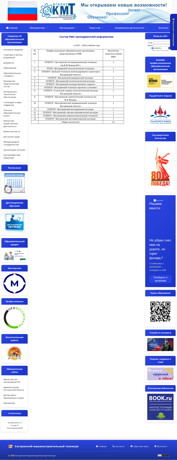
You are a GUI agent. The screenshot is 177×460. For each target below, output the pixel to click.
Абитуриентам (37, 27)
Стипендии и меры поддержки (12, 103)
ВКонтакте (162, 446)
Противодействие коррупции (11, 156)
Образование (9, 68)
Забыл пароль (156, 50)
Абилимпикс (9, 403)
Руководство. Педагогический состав (11, 84)
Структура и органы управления (13, 56)
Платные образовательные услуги (11, 113)
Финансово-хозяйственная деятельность (10, 123)
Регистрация (165, 50)
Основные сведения (13, 49)
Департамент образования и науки (13, 396)
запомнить (157, 48)
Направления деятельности (129, 27)
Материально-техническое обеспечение (10, 94)
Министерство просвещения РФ (11, 380)
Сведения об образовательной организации (14, 39)
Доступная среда (11, 136)
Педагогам (94, 27)
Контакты (163, 27)
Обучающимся (67, 27)
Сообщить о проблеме (160, 279)
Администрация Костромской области (13, 388)
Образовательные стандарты (12, 74)
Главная (13, 27)
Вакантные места (11, 131)
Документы (8, 62)
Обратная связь (141, 446)
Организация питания (14, 150)
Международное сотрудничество (11, 143)
